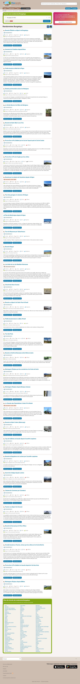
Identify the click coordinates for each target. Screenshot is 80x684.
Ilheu (21, 629)
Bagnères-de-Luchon (9, 622)
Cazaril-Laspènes (8, 643)
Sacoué (37, 622)
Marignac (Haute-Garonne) (25, 646)
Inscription (68, 8)
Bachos (6, 619)
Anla (6, 605)
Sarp (37, 637)
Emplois (4, 668)
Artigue (6, 616)
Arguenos (7, 612)
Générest (22, 622)
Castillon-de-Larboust (9, 639)
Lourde (21, 640)
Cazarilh (6, 644)
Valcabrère (38, 651)
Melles (21, 650)
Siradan (37, 643)
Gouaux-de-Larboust (24, 625)
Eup (21, 612)
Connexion (74, 8)
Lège (21, 638)
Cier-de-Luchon (8, 651)
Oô (36, 612)
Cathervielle (7, 640)
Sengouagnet (38, 640)
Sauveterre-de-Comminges (41, 638)
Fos (21, 613)
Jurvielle (22, 633)
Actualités (5, 671)
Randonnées (11, 8)
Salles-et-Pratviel (39, 634)
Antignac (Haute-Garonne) (10, 609)
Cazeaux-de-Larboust (9, 648)
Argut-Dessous (8, 613)
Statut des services (36, 681)
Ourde (37, 614)
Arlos (6, 614)
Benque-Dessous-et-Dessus (10, 626)
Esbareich (22, 609)
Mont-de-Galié (39, 606)
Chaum (6, 650)
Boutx (6, 635)
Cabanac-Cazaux (8, 638)
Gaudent (22, 619)
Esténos (22, 610)
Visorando (5, 10)
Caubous (6, 642)
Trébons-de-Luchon (40, 648)
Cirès (21, 606)
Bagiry (6, 621)
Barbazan (7, 623)
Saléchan (38, 633)
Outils (4, 8)
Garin (21, 618)
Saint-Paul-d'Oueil (39, 629)
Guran (21, 627)
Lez (21, 639)
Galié (21, 617)
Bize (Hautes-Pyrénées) (9, 633)
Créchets (22, 608)
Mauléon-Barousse (24, 647)
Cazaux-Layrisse (8, 647)
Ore (36, 613)
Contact (4, 675)
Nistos (37, 610)
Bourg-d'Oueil (8, 634)
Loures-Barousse (23, 642)
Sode (37, 644)
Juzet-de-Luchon (23, 635)
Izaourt (21, 630)
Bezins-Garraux (8, 629)
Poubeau (37, 618)
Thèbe (37, 647)
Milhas (21, 651)
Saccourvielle (38, 621)
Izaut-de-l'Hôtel (23, 631)
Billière (6, 630)
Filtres (10, 21)
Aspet (6, 617)
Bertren (6, 627)
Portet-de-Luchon (39, 617)
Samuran (38, 635)
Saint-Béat (38, 625)
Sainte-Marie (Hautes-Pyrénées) (42, 631)
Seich (37, 639)
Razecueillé (38, 619)
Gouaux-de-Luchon (24, 626)
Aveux (6, 618)
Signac (37, 642)
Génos (21, 623)
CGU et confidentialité (7, 664)
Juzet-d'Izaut (23, 634)
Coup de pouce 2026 (7, 673)
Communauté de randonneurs (9, 677)
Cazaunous (7, 646)
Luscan (21, 643)
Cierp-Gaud (22, 605)
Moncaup (38, 605)
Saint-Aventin (38, 623)
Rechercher (46, 21)
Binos (6, 631)
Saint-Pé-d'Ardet (39, 630)
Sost (36, 646)
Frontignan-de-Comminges (26, 616)
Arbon (6, 610)
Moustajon (38, 609)
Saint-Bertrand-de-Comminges (42, 626)
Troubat (37, 650)
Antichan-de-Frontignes (10, 608)
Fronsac (22, 614)
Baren (6, 625)
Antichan (6, 606)
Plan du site (5, 666)
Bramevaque (7, 637)
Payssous (38, 616)
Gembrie (22, 621)
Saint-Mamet (38, 627)
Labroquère (22, 637)
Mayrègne (22, 648)
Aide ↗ (18, 8)
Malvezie (22, 644)
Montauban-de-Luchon (40, 608)
